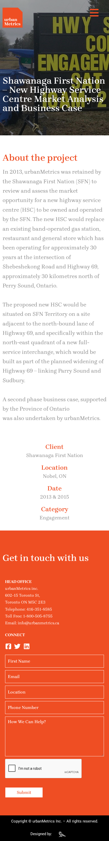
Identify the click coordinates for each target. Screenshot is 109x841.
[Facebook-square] (8, 646)
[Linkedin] (26, 646)
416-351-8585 (39, 609)
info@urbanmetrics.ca (38, 622)
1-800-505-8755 (37, 616)
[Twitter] (17, 646)
